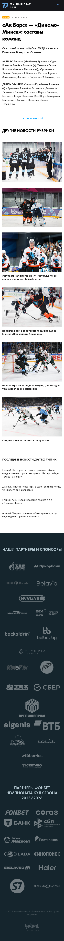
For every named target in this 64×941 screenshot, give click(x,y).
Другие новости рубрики (28, 130)
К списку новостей (33, 118)
